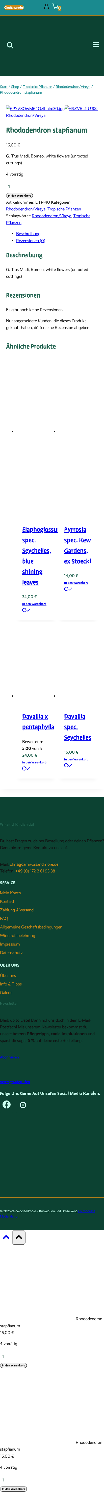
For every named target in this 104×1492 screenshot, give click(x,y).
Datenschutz (11, 952)
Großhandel (14, 7)
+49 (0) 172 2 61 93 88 (35, 871)
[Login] (46, 7)
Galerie (6, 992)
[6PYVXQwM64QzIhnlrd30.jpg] (35, 108)
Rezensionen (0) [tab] (30, 240)
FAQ (4, 918)
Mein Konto (10, 893)
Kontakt (7, 901)
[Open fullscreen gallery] (93, 107)
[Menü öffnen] (97, 45)
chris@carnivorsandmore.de (34, 864)
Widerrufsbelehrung (17, 935)
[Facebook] (6, 1106)
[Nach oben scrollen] (6, 1238)
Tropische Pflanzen (64, 209)
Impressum (10, 944)
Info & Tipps (11, 984)
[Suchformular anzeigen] (10, 45)
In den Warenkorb (19, 196)
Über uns (8, 975)
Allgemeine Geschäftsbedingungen (31, 927)
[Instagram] (22, 1106)
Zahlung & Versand (17, 910)
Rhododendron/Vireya (25, 115)
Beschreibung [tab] (28, 233)
